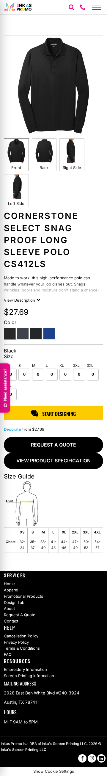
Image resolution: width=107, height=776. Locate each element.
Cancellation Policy (21, 636)
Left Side (16, 203)
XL (61, 365)
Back (44, 167)
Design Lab (14, 602)
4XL (8, 385)
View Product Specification (53, 461)
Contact (11, 621)
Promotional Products (23, 596)
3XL (90, 365)
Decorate (12, 429)
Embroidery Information (25, 669)
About (9, 608)
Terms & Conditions (22, 648)
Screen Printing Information (29, 675)
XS (7, 365)
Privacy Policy (16, 642)
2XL (76, 365)
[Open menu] (97, 7)
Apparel (11, 590)
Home (9, 583)
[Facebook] (82, 758)
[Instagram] (92, 758)
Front (16, 167)
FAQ (8, 654)
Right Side (72, 167)
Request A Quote (19, 614)
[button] (71, 7)
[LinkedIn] (101, 758)
